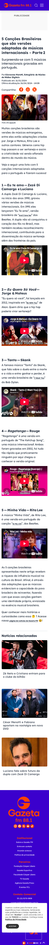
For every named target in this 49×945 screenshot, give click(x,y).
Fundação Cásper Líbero (24, 866)
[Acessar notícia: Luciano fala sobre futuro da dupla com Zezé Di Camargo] (24, 760)
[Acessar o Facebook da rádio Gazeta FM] (19, 826)
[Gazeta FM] (24, 809)
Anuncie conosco (24, 850)
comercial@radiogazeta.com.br (24, 902)
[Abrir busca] (36, 5)
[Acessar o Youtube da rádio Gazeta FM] (28, 826)
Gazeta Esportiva (24, 870)
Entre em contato (24, 846)
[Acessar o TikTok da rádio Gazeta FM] (32, 826)
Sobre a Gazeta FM (24, 842)
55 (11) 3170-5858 (24, 898)
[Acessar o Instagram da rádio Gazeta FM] (15, 826)
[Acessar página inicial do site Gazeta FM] (18, 5)
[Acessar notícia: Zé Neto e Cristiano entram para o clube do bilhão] (24, 663)
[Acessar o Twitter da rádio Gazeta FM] (24, 826)
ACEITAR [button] (12, 926)
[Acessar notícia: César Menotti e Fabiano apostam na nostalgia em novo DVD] (24, 712)
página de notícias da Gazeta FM (23, 621)
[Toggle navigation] (42, 5)
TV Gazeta (24, 879)
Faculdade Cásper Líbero (25, 874)
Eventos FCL (24, 887)
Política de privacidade (25, 855)
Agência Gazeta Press (24, 883)
